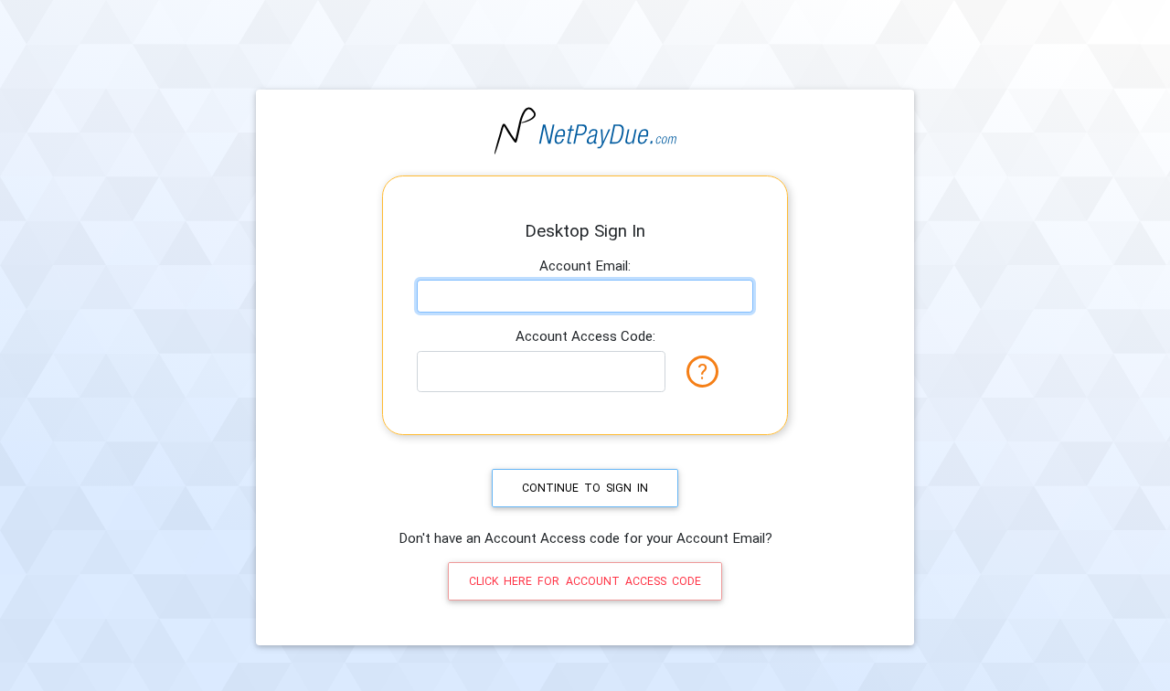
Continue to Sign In (585, 488)
